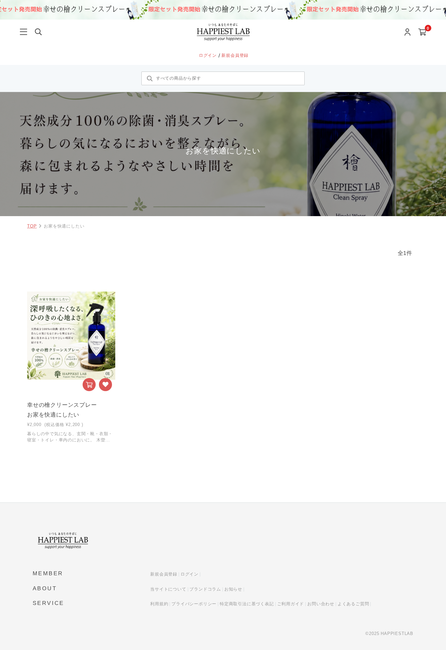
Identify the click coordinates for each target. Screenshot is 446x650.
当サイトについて (168, 589)
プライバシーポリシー (193, 603)
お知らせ (233, 589)
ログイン (208, 55)
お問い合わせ (320, 603)
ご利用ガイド (290, 603)
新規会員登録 (234, 55)
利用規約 (159, 603)
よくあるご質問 (353, 603)
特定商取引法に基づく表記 (247, 603)
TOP (32, 226)
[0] (422, 32)
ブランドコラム (205, 589)
